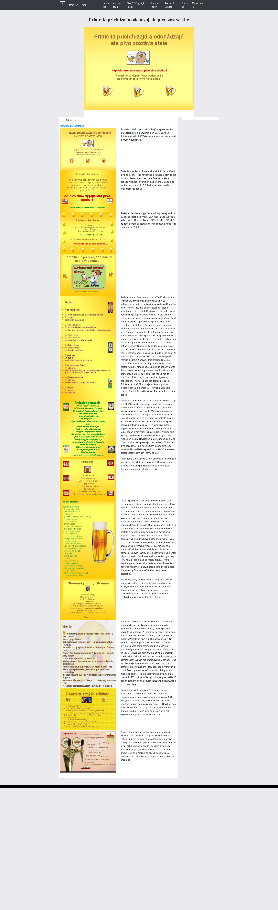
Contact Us (185, 5)
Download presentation (72, 126)
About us (106, 5)
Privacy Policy (154, 5)
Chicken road (117, 5)
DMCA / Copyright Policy (136, 5)
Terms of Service (169, 5)
